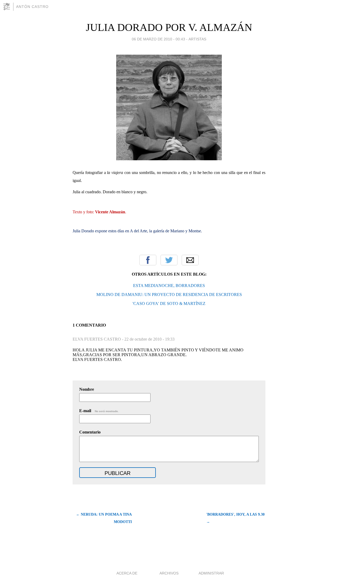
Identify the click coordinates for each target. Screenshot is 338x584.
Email (190, 260)
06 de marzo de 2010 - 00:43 (158, 39)
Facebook (147, 260)
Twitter (169, 260)
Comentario (90, 432)
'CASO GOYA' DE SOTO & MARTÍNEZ (169, 303)
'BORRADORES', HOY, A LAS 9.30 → (235, 518)
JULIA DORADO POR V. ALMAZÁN (169, 27)
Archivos (169, 573)
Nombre (86, 389)
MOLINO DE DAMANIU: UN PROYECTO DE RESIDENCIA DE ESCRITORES (169, 294)
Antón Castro (32, 6)
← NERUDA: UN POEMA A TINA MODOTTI (104, 518)
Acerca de (126, 573)
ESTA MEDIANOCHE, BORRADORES (169, 285)
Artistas (197, 39)
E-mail (99, 410)
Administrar (211, 573)
